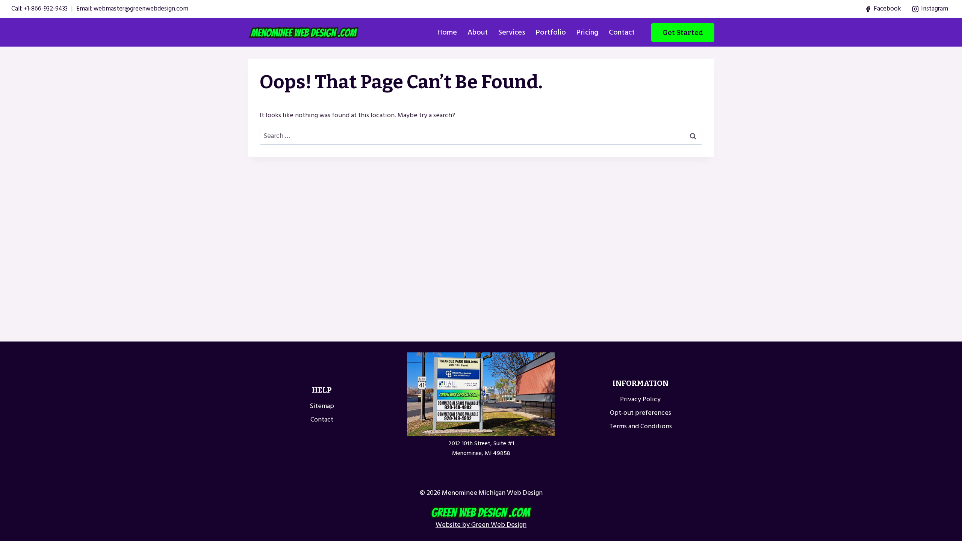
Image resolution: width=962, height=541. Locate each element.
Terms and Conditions (640, 426)
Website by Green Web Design (481, 524)
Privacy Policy (640, 399)
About (477, 32)
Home (447, 32)
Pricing (587, 32)
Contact (622, 32)
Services (511, 32)
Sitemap (322, 405)
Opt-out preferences (640, 412)
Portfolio (551, 32)
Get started (683, 32)
